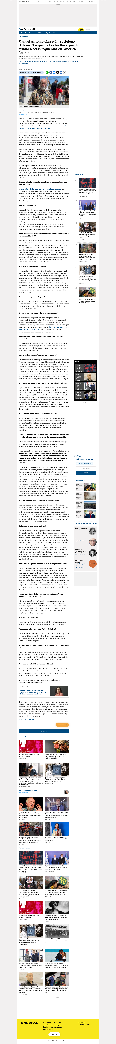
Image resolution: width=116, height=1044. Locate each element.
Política (21, 33)
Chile (25, 719)
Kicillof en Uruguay (63, 1)
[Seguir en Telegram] (82, 1024)
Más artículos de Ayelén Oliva (28, 790)
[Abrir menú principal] (96, 29)
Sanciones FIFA (80, 1)
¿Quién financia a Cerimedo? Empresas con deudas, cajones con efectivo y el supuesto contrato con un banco (30, 989)
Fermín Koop (48, 896)
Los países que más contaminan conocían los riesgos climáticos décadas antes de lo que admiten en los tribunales (79, 514)
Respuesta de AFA (87, 1)
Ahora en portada (24, 848)
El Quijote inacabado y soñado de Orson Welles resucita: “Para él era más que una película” (56, 917)
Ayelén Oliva (22, 111)
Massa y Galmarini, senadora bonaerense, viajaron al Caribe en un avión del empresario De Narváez (56, 965)
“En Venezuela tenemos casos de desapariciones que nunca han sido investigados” (56, 839)
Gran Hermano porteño (41, 1)
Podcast (61, 33)
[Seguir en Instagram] (84, 1024)
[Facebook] (50, 72)
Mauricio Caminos (23, 873)
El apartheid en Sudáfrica (53, 939)
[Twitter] (57, 72)
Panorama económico (32, 1)
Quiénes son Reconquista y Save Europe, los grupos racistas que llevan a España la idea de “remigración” (55, 780)
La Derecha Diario (56, 1)
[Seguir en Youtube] (87, 1024)
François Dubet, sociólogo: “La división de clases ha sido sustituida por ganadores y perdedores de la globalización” (30, 814)
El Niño (92, 1)
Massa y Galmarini (70, 1)
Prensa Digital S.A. (47, 1040)
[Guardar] (64, 72)
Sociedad (34, 33)
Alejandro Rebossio (49, 871)
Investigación (46, 33)
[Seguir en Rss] (89, 1024)
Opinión (40, 33)
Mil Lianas (54, 33)
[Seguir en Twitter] (78, 1024)
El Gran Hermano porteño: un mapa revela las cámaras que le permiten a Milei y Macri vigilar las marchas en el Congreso (31, 868)
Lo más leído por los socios (27, 737)
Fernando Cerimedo (49, 1)
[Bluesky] (54, 72)
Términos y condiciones (68, 1040)
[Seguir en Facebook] (80, 1024)
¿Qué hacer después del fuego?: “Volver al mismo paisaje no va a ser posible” (79, 505)
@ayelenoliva (23, 114)
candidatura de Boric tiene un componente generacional (41, 189)
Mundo (20, 719)
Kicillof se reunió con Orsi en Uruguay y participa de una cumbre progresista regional (30, 965)
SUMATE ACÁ (54, 1034)
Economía (27, 33)
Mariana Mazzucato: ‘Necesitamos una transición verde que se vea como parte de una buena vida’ (56, 892)
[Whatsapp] (47, 72)
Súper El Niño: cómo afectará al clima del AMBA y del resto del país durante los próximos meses (79, 496)
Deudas (75, 1)
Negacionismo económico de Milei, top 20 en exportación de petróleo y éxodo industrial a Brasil (56, 867)
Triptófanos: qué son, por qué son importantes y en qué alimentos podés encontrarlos (55, 756)
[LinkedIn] (61, 72)
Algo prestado (96, 1)
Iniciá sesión (88, 29)
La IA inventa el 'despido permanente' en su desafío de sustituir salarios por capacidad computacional (29, 893)
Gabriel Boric (31, 719)
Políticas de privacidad (57, 1040)
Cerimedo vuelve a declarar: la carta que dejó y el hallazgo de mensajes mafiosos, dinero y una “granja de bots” (56, 989)
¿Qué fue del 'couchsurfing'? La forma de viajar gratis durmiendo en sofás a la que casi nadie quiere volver (87, 257)
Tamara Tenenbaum (23, 758)
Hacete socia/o (81, 30)
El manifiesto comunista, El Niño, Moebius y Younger (30, 755)
